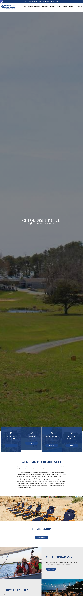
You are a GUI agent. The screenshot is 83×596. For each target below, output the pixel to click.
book (71, 445)
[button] (1, 1)
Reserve (31, 443)
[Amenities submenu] (54, 6)
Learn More (11, 441)
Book (11, 445)
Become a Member (41, 537)
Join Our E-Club (46, 1)
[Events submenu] (60, 6)
